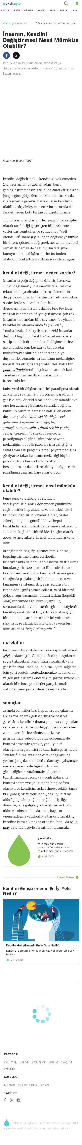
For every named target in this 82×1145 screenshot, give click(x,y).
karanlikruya (65, 877)
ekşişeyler (21, 4)
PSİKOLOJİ (8, 23)
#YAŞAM (66, 1062)
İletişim (44, 1085)
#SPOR (24, 1062)
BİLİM (17, 10)
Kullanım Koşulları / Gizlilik (20, 1085)
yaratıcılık (44, 838)
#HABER (9, 1068)
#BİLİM (53, 1062)
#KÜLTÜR (10, 1062)
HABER (63, 10)
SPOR (53, 10)
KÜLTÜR (5, 10)
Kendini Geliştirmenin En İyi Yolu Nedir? (33, 945)
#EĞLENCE (38, 1062)
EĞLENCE (28, 10)
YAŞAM (41, 10)
